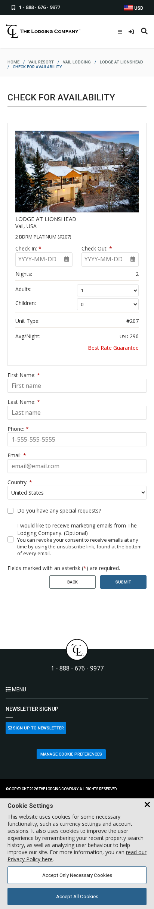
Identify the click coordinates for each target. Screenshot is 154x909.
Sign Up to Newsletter (38, 728)
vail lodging (77, 62)
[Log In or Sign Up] (132, 31)
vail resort (41, 62)
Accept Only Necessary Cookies (77, 875)
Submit (123, 582)
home (13, 62)
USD (138, 8)
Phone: (18, 428)
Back (72, 582)
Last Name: (23, 401)
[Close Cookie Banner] (147, 805)
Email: (16, 455)
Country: (19, 482)
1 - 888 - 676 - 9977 (77, 668)
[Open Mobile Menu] (120, 32)
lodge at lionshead (121, 62)
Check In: (28, 248)
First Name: (23, 375)
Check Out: (96, 248)
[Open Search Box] (144, 32)
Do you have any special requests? (59, 510)
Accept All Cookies (77, 896)
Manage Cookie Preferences (71, 754)
